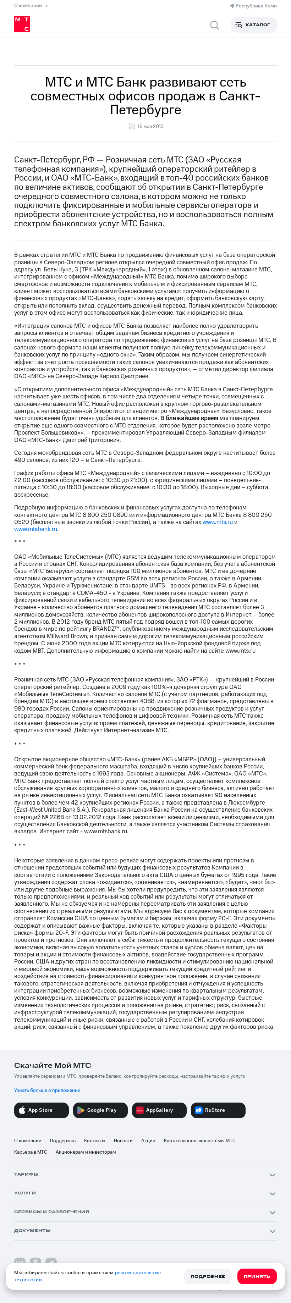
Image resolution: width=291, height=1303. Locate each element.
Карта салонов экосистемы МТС (200, 1140)
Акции (148, 1140)
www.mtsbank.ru (35, 529)
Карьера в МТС (30, 1152)
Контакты (94, 1140)
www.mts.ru (218, 522)
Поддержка (63, 1140)
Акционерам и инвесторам (86, 1152)
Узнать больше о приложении (47, 1090)
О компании (28, 1140)
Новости (123, 1140)
